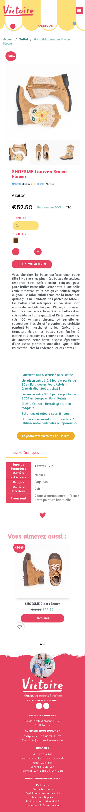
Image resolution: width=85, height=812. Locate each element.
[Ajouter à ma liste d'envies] (73, 57)
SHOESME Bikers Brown (42, 604)
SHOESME (27, 184)
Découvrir (42, 618)
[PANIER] (72, 26)
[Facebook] (39, 706)
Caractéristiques (26, 452)
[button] (12, 26)
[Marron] (16, 241)
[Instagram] (46, 706)
